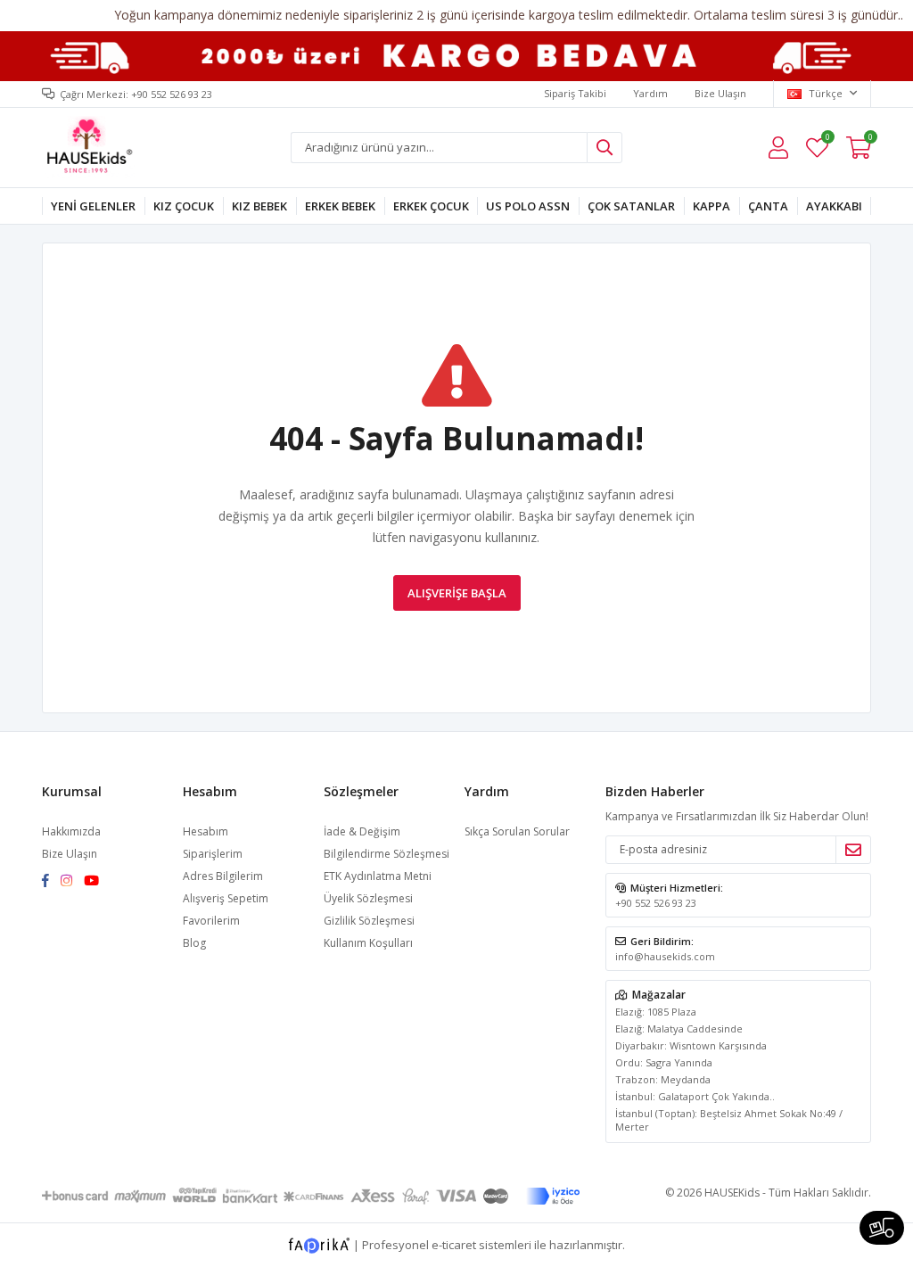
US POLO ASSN (528, 206)
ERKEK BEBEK (340, 206)
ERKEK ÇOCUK (431, 206)
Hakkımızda (71, 831)
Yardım (650, 93)
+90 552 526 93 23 (655, 902)
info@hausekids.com (665, 956)
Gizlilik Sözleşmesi (369, 920)
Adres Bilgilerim (223, 876)
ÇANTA (768, 206)
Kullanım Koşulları (368, 942)
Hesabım (205, 831)
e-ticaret (454, 1244)
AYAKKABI (834, 206)
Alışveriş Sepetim (225, 898)
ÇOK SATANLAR (631, 206)
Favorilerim (827, 139)
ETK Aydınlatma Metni (378, 876)
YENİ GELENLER (93, 206)
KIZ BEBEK (259, 206)
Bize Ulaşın (720, 93)
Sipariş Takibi (575, 93)
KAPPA (711, 206)
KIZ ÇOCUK (183, 206)
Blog (194, 942)
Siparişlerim (213, 853)
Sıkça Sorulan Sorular (517, 831)
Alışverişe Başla (456, 593)
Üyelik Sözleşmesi (368, 898)
